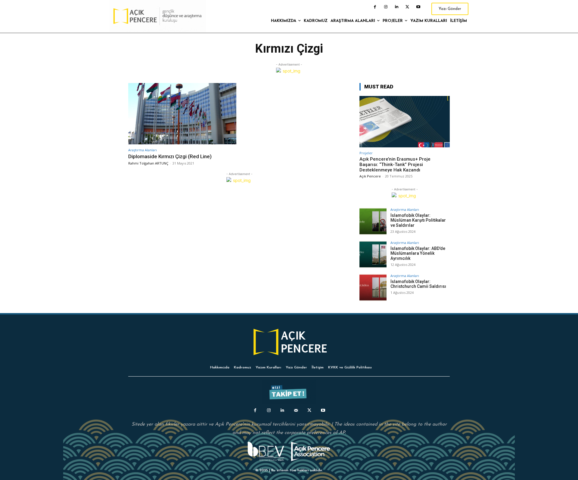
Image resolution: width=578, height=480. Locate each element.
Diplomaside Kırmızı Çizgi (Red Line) (170, 156)
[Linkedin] (396, 7)
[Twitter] (407, 7)
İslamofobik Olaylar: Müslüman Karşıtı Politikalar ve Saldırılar (418, 220)
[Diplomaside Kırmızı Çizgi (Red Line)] (182, 114)
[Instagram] (386, 7)
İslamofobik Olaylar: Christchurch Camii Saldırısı (418, 284)
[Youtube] (418, 7)
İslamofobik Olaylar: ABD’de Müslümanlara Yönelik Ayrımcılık (417, 253)
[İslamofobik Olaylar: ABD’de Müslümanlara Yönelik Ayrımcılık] (373, 254)
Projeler (366, 153)
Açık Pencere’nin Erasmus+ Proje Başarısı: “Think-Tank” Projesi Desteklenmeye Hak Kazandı (394, 164)
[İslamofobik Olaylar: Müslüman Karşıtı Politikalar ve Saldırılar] (373, 221)
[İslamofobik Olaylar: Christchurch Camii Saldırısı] (373, 287)
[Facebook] (375, 7)
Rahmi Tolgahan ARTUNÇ (148, 163)
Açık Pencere (370, 176)
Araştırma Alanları (142, 150)
